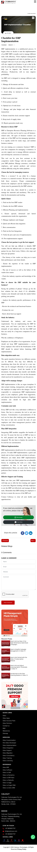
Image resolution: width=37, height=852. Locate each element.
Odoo (4, 715)
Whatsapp (19, 517)
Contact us (6, 726)
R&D (4, 728)
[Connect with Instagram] (18, 840)
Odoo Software (7, 770)
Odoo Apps (6, 718)
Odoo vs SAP (7, 772)
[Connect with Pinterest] (11, 840)
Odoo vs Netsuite (8, 780)
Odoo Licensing (8, 760)
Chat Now (19, 522)
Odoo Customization (9, 740)
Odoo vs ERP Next (8, 777)
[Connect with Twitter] (7, 840)
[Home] (8, 3)
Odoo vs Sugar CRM (9, 785)
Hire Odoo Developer (9, 743)
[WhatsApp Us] (32, 837)
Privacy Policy (21, 849)
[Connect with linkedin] (15, 840)
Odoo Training (7, 758)
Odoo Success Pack (9, 721)
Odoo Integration (8, 748)
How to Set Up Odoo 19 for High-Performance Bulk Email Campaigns (19, 642)
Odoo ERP (6, 767)
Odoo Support (7, 750)
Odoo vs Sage (7, 783)
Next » (33, 540)
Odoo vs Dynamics (8, 775)
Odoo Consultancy (8, 755)
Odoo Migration (7, 753)
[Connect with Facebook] (4, 840)
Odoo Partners (7, 723)
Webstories (6, 731)
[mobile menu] (35, 2)
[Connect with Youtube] (22, 840)
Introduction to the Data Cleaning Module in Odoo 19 (19, 674)
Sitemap (5, 733)
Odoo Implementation (9, 745)
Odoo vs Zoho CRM (9, 788)
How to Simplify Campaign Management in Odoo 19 (18, 650)
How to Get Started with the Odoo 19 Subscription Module (18, 659)
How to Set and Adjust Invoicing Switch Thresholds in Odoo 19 (18, 667)
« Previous (5, 540)
